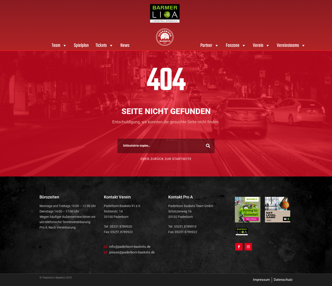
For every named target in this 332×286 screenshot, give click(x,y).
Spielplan (81, 45)
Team (56, 45)
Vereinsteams (288, 45)
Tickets (101, 45)
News (124, 45)
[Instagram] (248, 246)
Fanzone (232, 45)
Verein (258, 45)
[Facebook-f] (239, 246)
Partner (206, 45)
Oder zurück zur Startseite (166, 159)
